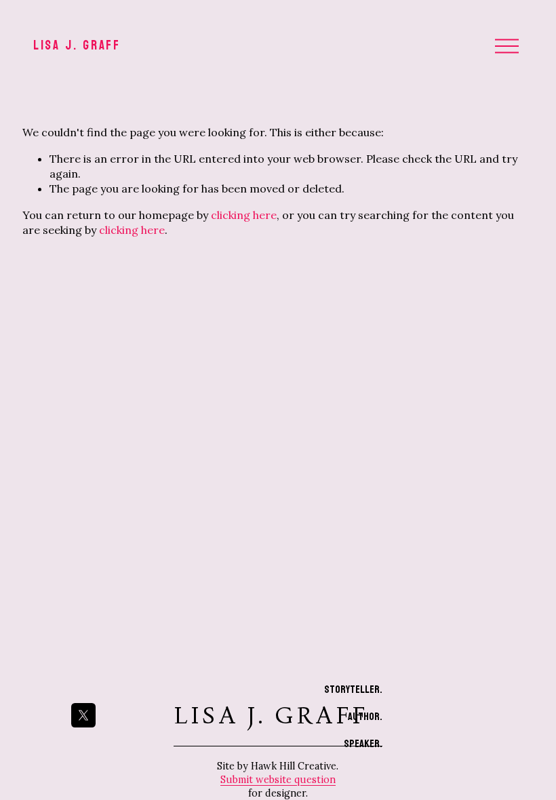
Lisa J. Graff (77, 45)
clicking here (244, 215)
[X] (83, 715)
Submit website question (278, 780)
